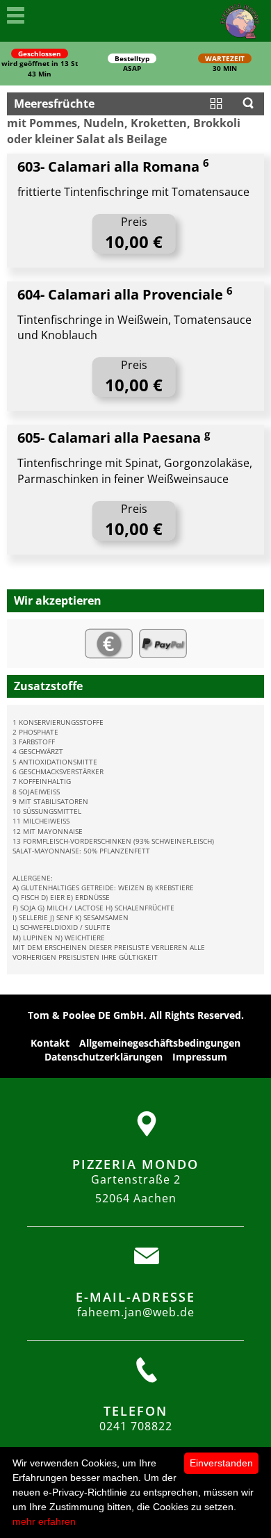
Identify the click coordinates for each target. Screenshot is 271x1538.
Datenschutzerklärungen (103, 1056)
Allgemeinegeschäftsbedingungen (159, 1042)
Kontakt (50, 1042)
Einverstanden (221, 1463)
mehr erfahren (44, 1521)
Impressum (199, 1056)
